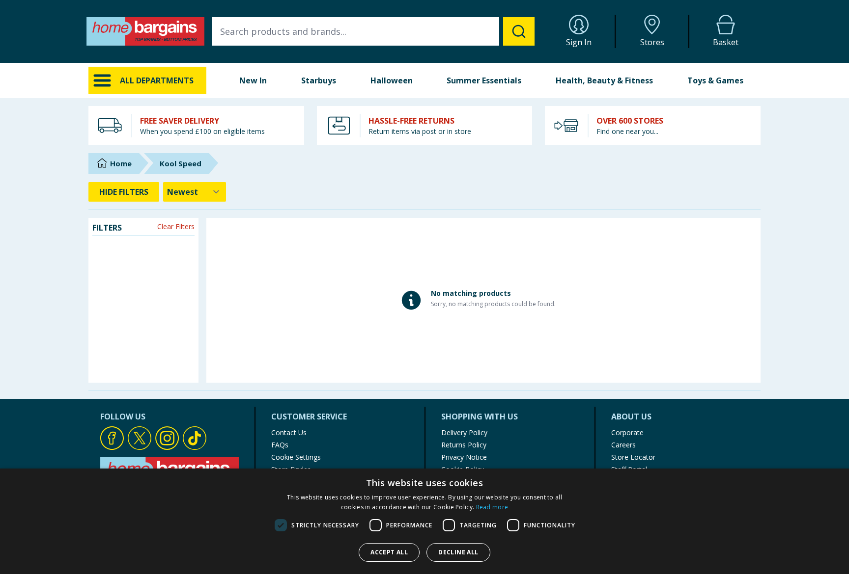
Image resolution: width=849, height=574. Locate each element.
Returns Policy (463, 444)
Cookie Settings (296, 457)
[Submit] (519, 31)
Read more (492, 507)
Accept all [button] (389, 552)
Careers (623, 444)
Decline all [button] (458, 552)
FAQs (279, 444)
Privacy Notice (464, 457)
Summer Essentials (484, 80)
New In (253, 80)
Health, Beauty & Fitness (604, 80)
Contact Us (289, 432)
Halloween (391, 80)
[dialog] (424, 521)
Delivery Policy (464, 432)
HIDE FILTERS (123, 191)
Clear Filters (176, 226)
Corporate (627, 432)
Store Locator (633, 457)
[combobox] (373, 31)
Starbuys (318, 80)
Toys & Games (715, 80)
